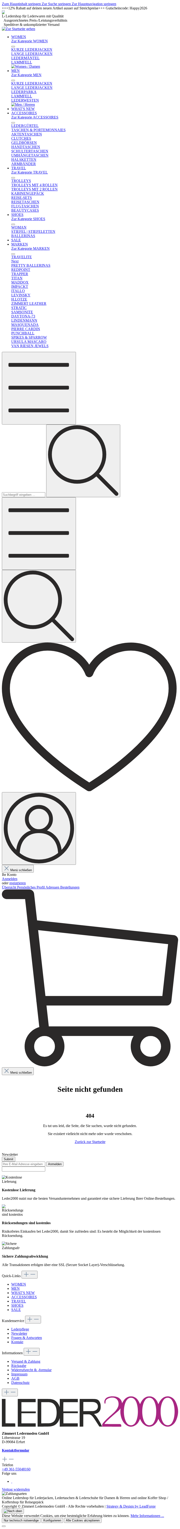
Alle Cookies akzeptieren (83, 1520)
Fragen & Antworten (26, 1338)
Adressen (52, 887)
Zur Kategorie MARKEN (30, 248)
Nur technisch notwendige (21, 1520)
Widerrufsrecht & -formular (31, 1370)
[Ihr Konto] (39, 828)
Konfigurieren (52, 1520)
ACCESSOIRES (24, 1297)
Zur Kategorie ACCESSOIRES (34, 117)
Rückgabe (18, 1366)
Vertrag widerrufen (16, 1489)
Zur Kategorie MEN (26, 75)
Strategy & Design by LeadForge (131, 1506)
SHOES (17, 1305)
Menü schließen (21, 870)
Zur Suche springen (57, 4)
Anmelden (9, 879)
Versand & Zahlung (25, 1361)
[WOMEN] (25, 66)
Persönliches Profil (31, 887)
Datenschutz (20, 1383)
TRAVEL (18, 1301)
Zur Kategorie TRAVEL (29, 172)
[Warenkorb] (90, 1065)
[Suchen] (83, 461)
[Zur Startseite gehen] (18, 29)
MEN (15, 1289)
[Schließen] (4, 1526)
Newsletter (19, 1333)
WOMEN (18, 1284)
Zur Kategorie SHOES (28, 219)
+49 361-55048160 (16, 1469)
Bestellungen (69, 887)
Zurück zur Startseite (90, 1142)
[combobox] (23, 494)
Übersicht (9, 887)
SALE (16, 1310)
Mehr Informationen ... (147, 1516)
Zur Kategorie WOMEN (29, 41)
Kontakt (17, 1342)
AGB (15, 1378)
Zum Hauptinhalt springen (22, 4)
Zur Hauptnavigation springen (94, 4)
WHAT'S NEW (23, 1293)
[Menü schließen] (13, 46)
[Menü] (39, 388)
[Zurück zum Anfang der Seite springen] (13, 1511)
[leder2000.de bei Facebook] (11, 1481)
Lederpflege (20, 1329)
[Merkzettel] (90, 790)
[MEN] (23, 105)
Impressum (19, 1374)
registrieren (17, 883)
